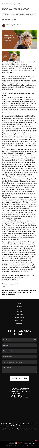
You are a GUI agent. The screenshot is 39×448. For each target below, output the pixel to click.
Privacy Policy (8, 445)
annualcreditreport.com (14, 135)
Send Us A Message (19, 378)
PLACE (18, 426)
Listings (19, 306)
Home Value (19, 317)
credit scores (17, 292)
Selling (19, 312)
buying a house (7, 292)
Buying (19, 309)
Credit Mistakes (21, 290)
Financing (19, 315)
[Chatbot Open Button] (34, 443)
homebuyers (31, 290)
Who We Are (19, 320)
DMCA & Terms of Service (21, 445)
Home (19, 303)
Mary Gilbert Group (8, 290)
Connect (19, 323)
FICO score (11, 294)
